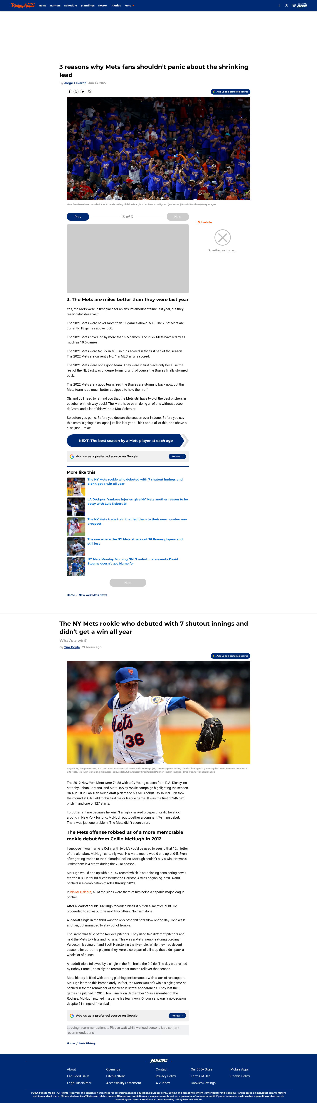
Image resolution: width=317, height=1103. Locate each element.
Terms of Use (200, 1076)
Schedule (70, 5)
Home (71, 595)
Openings (113, 1069)
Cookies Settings (203, 1083)
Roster (102, 5)
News (42, 5)
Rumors (55, 5)
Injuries (116, 5)
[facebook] (279, 5)
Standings (88, 5)
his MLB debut (80, 892)
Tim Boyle (72, 647)
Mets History (87, 1043)
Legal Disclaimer (79, 1083)
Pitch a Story (115, 1076)
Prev (78, 217)
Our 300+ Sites (201, 1069)
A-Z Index (163, 1083)
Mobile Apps (239, 1069)
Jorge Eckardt (75, 83)
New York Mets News (93, 595)
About (71, 1069)
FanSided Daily (78, 1076)
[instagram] (294, 5)
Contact (161, 1069)
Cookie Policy (240, 1076)
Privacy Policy (166, 1076)
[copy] (89, 91)
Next (177, 217)
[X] (286, 5)
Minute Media (47, 1092)
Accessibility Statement (123, 1083)
